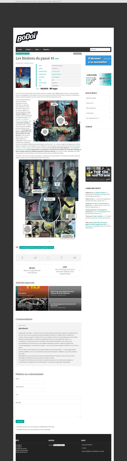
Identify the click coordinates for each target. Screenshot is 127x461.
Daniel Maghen (56, 77)
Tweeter (35, 257)
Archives (51, 445)
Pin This (61, 257)
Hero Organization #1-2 (92, 118)
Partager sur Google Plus (48, 257)
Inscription (19, 445)
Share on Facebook (22, 257)
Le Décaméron (90, 113)
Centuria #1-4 (90, 103)
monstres (38, 247)
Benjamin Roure (29, 63)
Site (17, 394)
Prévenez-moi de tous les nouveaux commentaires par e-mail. (36, 427)
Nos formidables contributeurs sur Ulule (93, 451)
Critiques (27, 50)
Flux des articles (21, 448)
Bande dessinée (19, 53)
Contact (84, 448)
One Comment (77, 53)
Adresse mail (20, 387)
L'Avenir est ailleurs (98, 216)
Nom (17, 379)
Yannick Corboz (56, 71)
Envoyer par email (74, 257)
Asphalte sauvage (91, 98)
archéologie (23, 247)
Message (19, 402)
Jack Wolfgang (24, 121)
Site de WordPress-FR (21, 452)
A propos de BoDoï (87, 444)
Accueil (20, 49)
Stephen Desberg (56, 74)
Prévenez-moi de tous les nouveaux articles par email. (34, 429)
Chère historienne (91, 108)
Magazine (45, 50)
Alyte (92, 199)
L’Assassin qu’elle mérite (28, 147)
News (36, 50)
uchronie (51, 247)
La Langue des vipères (100, 192)
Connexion (19, 447)
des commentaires (22, 450)
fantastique (31, 247)
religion (45, 247)
